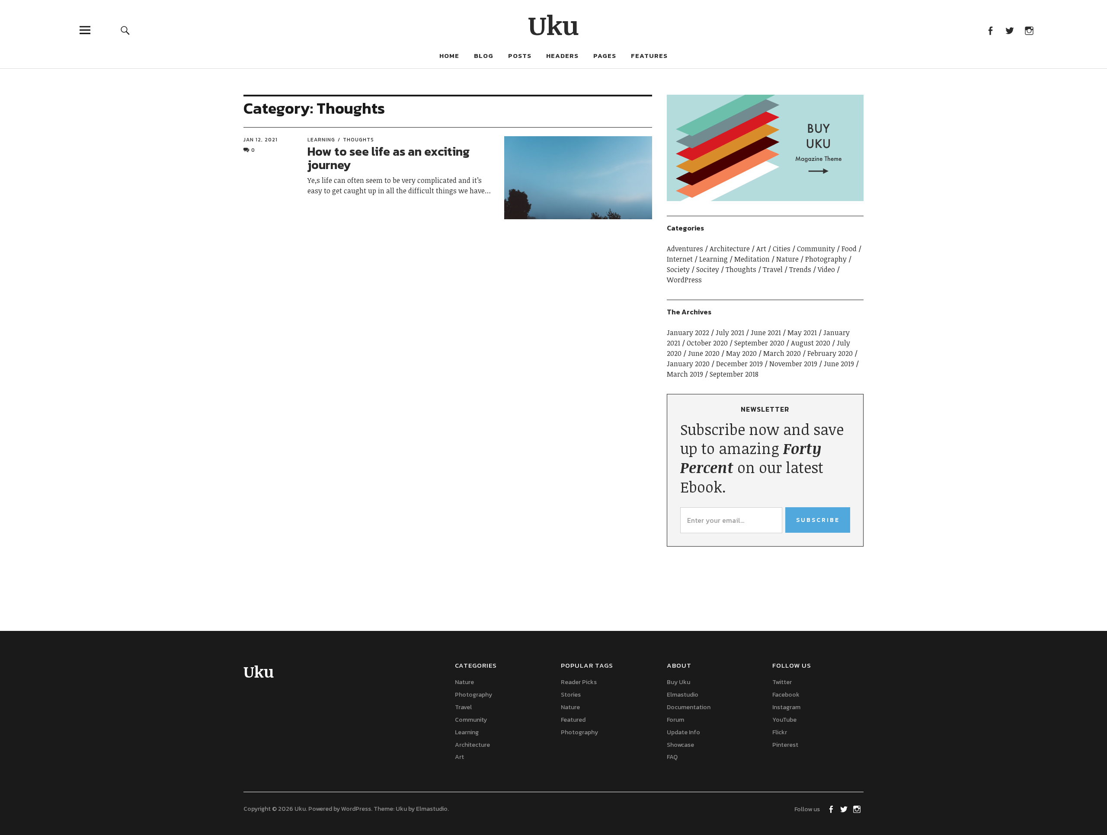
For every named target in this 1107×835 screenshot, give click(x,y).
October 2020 (707, 343)
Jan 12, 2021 (260, 140)
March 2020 (782, 353)
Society (678, 269)
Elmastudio (682, 694)
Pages (604, 56)
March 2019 (685, 374)
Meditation (752, 259)
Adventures (685, 248)
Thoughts (358, 140)
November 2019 (793, 363)
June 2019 (839, 363)
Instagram (1029, 30)
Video (826, 269)
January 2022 (688, 332)
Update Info (683, 732)
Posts (519, 56)
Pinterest (785, 744)
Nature (787, 259)
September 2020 (759, 343)
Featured (573, 719)
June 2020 (704, 353)
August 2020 (810, 343)
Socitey (707, 269)
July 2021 (730, 332)
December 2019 (739, 363)
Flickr (779, 732)
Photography (826, 259)
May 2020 (741, 353)
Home (449, 56)
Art (761, 248)
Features (649, 56)
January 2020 (688, 363)
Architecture (730, 248)
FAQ (672, 756)
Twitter (1009, 30)
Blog (483, 56)
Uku (553, 24)
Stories (571, 694)
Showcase (680, 744)
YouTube (784, 719)
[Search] (125, 30)
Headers (562, 56)
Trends (800, 269)
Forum (675, 719)
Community (816, 248)
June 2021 (766, 332)
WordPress (684, 280)
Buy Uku (678, 682)
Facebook (990, 30)
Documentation (688, 707)
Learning (321, 140)
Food (849, 248)
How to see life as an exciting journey (388, 158)
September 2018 (734, 374)
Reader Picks (579, 682)
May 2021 (802, 332)
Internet (680, 259)
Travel (773, 269)
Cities (781, 248)
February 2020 (830, 353)
